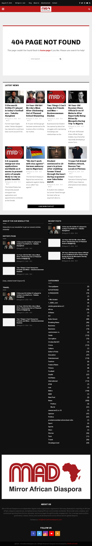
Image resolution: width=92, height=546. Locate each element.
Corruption (52, 339)
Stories (51, 433)
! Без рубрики (53, 286)
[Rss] (57, 533)
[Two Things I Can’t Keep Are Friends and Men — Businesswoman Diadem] (56, 97)
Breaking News (53, 322)
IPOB (50, 384)
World (52, 407)
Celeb (50, 92)
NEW (50, 394)
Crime (50, 345)
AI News (51, 313)
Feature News (53, 365)
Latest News (12, 85)
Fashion (51, 361)
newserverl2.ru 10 (54, 410)
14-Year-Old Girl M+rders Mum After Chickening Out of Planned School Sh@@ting (35, 110)
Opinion (51, 414)
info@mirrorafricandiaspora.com (50, 520)
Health (71, 92)
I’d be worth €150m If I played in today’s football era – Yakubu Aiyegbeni (14, 110)
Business (51, 326)
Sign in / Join (21, 3)
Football (51, 371)
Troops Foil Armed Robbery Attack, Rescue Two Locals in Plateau (77, 165)
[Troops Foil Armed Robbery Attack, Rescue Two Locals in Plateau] (77, 152)
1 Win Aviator (53, 299)
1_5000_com (53, 303)
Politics (53, 404)
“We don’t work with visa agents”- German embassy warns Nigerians (35, 165)
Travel (29, 148)
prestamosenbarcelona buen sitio (60, 420)
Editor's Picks (53, 352)
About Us (36, 3)
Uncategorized (53, 443)
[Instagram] (45, 533)
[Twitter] (39, 533)
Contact (54, 3)
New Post (9, 148)
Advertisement (45, 3)
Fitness (51, 368)
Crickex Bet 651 (53, 342)
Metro (50, 391)
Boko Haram (73, 148)
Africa (50, 309)
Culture (51, 348)
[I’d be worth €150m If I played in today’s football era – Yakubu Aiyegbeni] (14, 97)
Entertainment (53, 358)
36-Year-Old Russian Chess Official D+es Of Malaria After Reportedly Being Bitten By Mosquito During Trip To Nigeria (76, 114)
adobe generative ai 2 (56, 306)
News (50, 400)
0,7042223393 (53, 293)
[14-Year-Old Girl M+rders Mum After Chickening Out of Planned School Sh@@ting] (35, 97)
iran (49, 387)
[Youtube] (51, 533)
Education (52, 355)
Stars (50, 430)
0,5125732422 (53, 290)
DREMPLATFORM (72, 544)
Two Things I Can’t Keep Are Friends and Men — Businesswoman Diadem (56, 110)
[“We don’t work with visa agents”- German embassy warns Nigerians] (35, 152)
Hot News (51, 378)
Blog (30, 3)
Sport (50, 423)
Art (49, 316)
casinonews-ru (53, 332)
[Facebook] (33, 533)
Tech (50, 436)
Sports (8, 92)
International (31, 92)
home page (45, 50)
